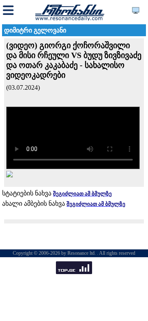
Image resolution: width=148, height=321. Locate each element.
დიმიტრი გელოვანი (35, 30)
